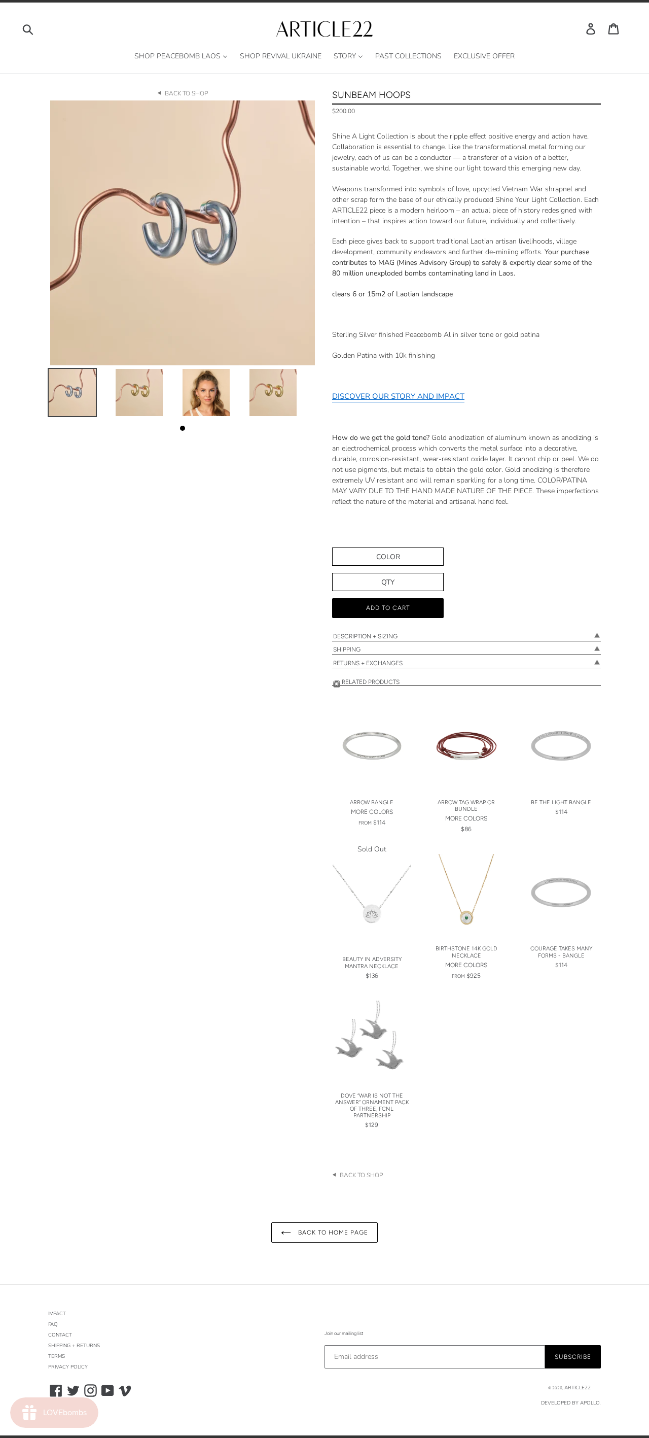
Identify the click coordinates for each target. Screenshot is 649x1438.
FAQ (53, 1324)
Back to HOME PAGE (332, 1232)
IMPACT (57, 1313)
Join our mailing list (343, 1333)
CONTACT (60, 1335)
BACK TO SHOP (186, 93)
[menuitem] (181, 56)
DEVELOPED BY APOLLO (570, 1403)
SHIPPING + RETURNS (74, 1345)
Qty (387, 582)
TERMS (56, 1356)
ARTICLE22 (577, 1387)
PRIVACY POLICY (68, 1367)
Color (388, 557)
